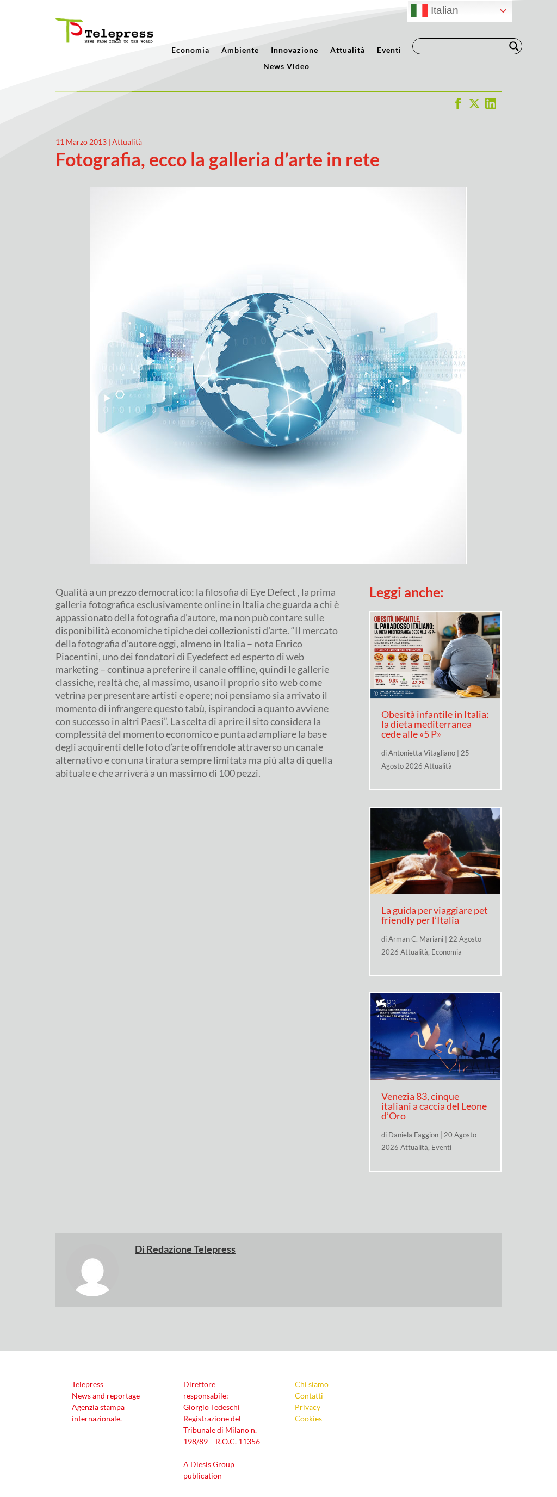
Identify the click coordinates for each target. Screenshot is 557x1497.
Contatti (309, 1395)
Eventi (389, 50)
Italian (443, 10)
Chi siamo (312, 1384)
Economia (190, 50)
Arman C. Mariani (415, 939)
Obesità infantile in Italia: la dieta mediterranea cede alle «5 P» (435, 724)
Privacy (307, 1407)
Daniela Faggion (413, 1134)
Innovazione (294, 50)
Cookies (308, 1418)
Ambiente (240, 50)
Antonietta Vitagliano (421, 752)
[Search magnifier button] (514, 46)
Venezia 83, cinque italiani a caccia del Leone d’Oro (434, 1106)
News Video (286, 67)
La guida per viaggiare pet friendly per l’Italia (434, 915)
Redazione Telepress (191, 1249)
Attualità (347, 50)
